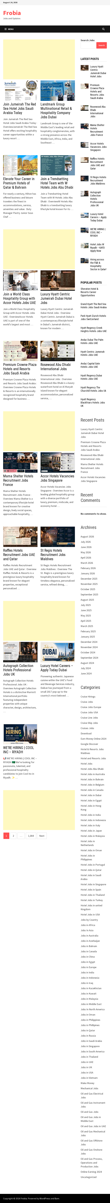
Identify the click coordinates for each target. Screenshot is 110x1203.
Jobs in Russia (88, 1035)
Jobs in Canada (89, 951)
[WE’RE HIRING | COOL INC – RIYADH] (85, 229)
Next (41, 835)
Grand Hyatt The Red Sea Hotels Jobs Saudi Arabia (94, 306)
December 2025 (89, 578)
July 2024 (86, 668)
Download (86, 733)
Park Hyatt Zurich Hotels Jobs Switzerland (93, 317)
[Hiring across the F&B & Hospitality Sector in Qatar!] (85, 260)
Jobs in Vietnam (89, 1077)
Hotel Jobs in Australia (93, 774)
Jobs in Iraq (87, 983)
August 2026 (87, 536)
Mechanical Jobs (89, 1088)
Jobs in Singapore (90, 1046)
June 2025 (86, 610)
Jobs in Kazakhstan (91, 988)
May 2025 (86, 615)
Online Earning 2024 (91, 1171)
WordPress (45, 1198)
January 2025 (88, 636)
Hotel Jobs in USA (90, 914)
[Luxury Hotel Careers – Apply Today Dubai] (85, 214)
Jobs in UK (86, 1067)
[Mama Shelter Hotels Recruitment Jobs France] (85, 125)
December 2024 (89, 641)
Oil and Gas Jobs (89, 1111)
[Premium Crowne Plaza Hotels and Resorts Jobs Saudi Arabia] (85, 85)
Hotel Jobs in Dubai (91, 795)
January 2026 (88, 573)
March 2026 (87, 562)
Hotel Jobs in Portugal (93, 864)
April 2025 (86, 620)
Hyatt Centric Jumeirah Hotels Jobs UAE (93, 353)
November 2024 (89, 647)
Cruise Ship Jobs (89, 723)
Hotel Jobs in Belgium (92, 784)
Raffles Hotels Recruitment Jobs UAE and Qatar (19, 554)
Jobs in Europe (88, 967)
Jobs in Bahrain (89, 946)
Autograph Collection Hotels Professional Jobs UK (18, 670)
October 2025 (88, 589)
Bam (57, 1198)
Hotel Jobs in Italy (90, 825)
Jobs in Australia (89, 935)
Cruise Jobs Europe (91, 707)
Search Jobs (88, 40)
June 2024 (86, 673)
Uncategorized (89, 1177)
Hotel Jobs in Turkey (92, 900)
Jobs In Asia (87, 930)
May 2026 (86, 552)
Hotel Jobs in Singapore (93, 884)
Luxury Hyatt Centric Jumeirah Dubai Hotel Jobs (56, 298)
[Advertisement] (39, 59)
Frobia (12, 13)
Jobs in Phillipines (90, 1025)
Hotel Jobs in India (91, 814)
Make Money (87, 1083)
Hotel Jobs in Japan (91, 830)
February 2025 (88, 631)
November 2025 (89, 584)
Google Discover (89, 744)
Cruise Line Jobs (89, 717)
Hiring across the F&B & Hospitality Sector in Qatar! (98, 264)
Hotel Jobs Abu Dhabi (92, 768)
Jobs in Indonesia (90, 977)
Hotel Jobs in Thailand (93, 894)
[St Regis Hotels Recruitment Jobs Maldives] (85, 177)
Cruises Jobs (87, 728)
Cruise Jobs (87, 701)
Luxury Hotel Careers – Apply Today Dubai (57, 668)
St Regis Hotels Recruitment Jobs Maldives (53, 554)
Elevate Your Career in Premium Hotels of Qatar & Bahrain (19, 183)
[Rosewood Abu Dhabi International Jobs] (85, 107)
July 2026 (86, 541)
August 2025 (87, 599)
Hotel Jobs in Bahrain (92, 779)
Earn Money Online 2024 (93, 738)
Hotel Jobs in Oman (91, 850)
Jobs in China (88, 956)
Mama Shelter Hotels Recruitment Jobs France (18, 480)
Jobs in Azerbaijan (90, 940)
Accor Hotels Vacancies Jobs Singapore (57, 478)
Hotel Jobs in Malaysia (93, 836)
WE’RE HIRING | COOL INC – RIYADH (18, 750)
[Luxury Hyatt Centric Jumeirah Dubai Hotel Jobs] (85, 67)
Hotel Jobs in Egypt (91, 800)
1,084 (31, 835)
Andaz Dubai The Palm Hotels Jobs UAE (92, 341)
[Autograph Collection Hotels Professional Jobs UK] (85, 192)
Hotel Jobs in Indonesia (93, 820)
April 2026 (86, 557)
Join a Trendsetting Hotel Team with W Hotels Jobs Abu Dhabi (57, 183)
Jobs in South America (92, 1051)
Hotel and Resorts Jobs (93, 758)
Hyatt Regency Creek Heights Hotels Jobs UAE (94, 329)
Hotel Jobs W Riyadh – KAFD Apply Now (97, 247)
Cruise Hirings (88, 696)
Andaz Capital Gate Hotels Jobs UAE (90, 365)
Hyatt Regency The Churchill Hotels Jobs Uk (93, 389)
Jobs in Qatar (88, 1030)
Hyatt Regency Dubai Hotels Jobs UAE (91, 377)
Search (102, 45)
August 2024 (87, 663)
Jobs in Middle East (91, 1004)
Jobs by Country (89, 919)
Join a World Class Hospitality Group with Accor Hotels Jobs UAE (19, 298)
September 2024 (89, 657)
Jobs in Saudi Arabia (91, 1041)
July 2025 (86, 605)
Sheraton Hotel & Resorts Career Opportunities (89, 292)
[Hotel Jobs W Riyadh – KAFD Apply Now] (85, 244)
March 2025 (87, 626)
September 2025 (89, 594)
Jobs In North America (93, 1009)
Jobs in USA (87, 1072)
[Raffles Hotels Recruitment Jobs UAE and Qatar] (85, 159)
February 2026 (88, 568)
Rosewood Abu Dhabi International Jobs (56, 367)
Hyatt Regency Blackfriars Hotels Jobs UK (93, 402)
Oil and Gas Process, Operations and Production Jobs (91, 1162)
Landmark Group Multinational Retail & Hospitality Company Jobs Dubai (56, 110)
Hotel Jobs (86, 763)
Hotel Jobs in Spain (91, 889)
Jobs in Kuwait (88, 993)
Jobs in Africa (88, 925)
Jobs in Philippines (90, 1019)
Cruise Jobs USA (89, 712)
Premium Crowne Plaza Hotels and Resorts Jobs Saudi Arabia (20, 369)
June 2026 (86, 547)
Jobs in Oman (88, 1014)
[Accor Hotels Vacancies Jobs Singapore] (85, 144)
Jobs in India (87, 972)
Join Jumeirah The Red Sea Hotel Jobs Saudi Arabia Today (19, 108)
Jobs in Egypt (88, 962)
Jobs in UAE (87, 1062)
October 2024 (88, 652)
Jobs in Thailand (89, 1056)
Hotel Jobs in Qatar (91, 870)
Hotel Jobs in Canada (92, 790)
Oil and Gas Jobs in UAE (93, 1126)
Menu (11, 29)
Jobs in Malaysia (89, 998)
